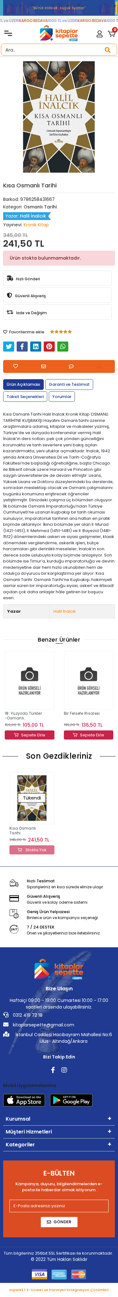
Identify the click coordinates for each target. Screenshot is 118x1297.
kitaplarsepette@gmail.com (43, 1025)
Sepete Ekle (33, 735)
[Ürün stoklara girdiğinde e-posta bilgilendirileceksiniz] (101, 366)
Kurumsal (18, 1118)
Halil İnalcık (64, 611)
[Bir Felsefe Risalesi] (29, 680)
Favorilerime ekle (26, 332)
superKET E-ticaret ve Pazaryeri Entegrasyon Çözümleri (59, 1289)
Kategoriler (20, 1144)
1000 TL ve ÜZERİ (59, 20)
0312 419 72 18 (27, 1015)
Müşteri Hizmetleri (29, 1131)
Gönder (62, 1222)
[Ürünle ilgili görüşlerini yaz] (72, 366)
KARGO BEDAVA (29, 20)
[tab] (23, 384)
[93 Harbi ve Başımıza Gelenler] (88, 680)
